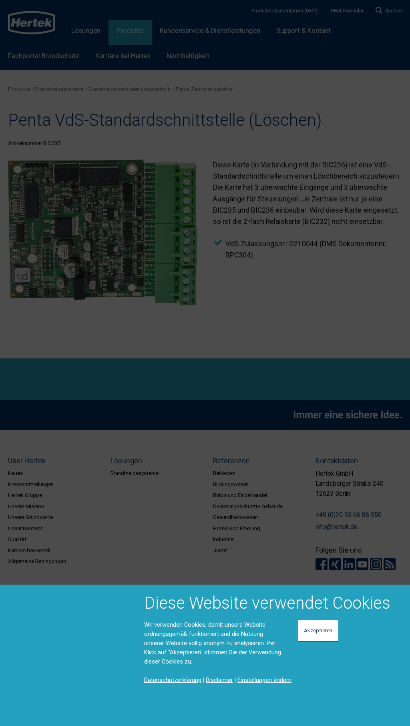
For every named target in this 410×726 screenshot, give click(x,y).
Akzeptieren (318, 630)
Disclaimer (219, 680)
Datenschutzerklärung (172, 680)
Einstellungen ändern (264, 680)
